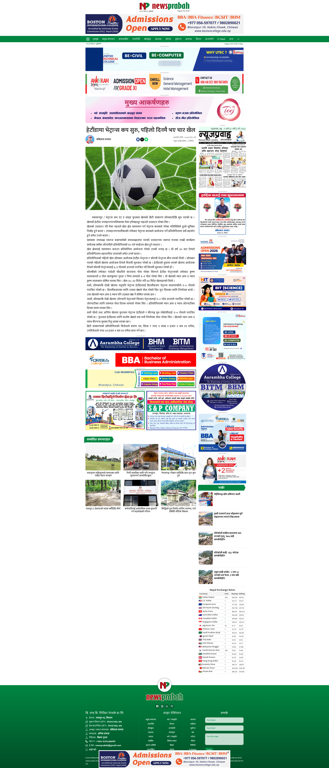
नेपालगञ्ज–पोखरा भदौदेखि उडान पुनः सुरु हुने (178, 474)
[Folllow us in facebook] (157, 706)
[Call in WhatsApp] (167, 706)
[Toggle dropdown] (238, 39)
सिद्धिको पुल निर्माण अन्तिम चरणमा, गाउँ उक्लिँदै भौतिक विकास (178, 510)
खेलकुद (147, 39)
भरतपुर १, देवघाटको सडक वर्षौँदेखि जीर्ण (103, 509)
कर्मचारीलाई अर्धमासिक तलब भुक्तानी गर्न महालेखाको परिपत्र (141, 510)
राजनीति (136, 39)
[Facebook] (138, 139)
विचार (198, 39)
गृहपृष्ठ (95, 39)
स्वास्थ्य (158, 39)
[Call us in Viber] (172, 706)
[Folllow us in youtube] (162, 706)
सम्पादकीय (123, 39)
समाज (168, 39)
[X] (142, 139)
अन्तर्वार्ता (209, 39)
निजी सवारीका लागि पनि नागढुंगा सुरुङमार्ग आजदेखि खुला (141, 474)
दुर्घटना (178, 39)
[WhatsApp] (146, 139)
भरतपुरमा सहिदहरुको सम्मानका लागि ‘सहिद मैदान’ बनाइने (103, 474)
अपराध (188, 39)
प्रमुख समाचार (108, 39)
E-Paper (221, 39)
